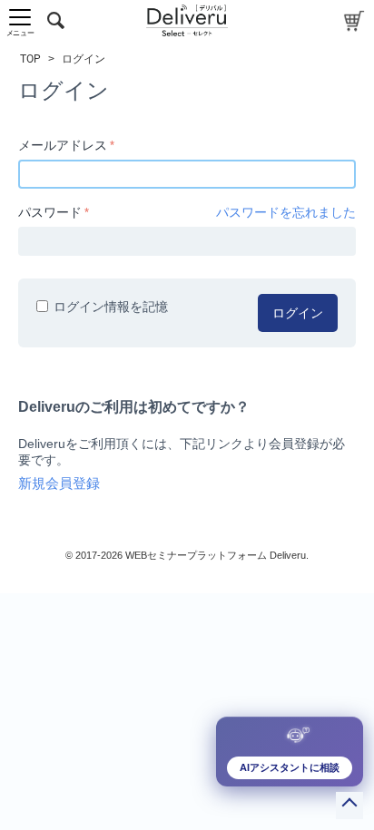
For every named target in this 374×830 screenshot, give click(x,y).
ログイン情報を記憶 (111, 306)
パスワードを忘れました (286, 212)
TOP (30, 59)
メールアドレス (62, 145)
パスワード (50, 212)
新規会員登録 (59, 483)
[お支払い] (354, 20)
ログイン (297, 313)
